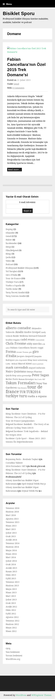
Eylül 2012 (11, 613)
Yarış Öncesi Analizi (15, 292)
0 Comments (18, 88)
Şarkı (8, 257)
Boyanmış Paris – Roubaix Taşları (22, 459)
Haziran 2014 (12, 546)
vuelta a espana (37, 396)
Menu (9, 4)
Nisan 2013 (11, 592)
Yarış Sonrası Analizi (16, 296)
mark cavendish (17, 367)
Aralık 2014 (11, 539)
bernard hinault (37, 335)
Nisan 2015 (11, 525)
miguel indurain (37, 367)
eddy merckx (34, 343)
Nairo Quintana (16, 371)
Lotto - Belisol (11, 363)
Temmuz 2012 (12, 620)
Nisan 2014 (11, 553)
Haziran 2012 (12, 624)
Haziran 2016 (12, 511)
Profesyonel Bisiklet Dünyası (19, 267)
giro (30, 352)
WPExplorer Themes (41, 695)
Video (8, 260)
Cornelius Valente (14, 462)
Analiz (19, 332)
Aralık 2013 (11, 567)
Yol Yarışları (11, 271)
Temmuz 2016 (12, 508)
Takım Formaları (20, 382)
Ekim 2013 (11, 574)
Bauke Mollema (20, 335)
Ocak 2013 (11, 603)
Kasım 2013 (11, 571)
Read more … (14, 169)
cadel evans (28, 339)
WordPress (21, 695)
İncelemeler (11, 243)
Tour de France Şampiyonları (20, 420)
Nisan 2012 (11, 631)
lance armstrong (40, 360)
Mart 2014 (11, 557)
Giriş (8, 648)
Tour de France (13, 278)
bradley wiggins (13, 340)
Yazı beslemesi (13, 652)
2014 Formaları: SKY (16, 466)
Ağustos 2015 (12, 518)
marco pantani (37, 364)
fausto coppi (36, 347)
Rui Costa (38, 379)
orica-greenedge (24, 375)
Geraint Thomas (22, 352)
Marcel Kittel (25, 363)
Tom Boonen (22, 388)
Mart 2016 (11, 515)
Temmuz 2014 (12, 543)
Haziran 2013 (12, 585)
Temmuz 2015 (12, 522)
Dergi (8, 246)
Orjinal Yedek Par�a (32, 490)
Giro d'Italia (11, 274)
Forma (11, 351)
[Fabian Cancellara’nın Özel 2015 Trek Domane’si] (27, 50)
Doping (9, 229)
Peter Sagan (40, 375)
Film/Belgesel (12, 250)
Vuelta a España (13, 285)
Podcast (9, 264)
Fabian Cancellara (20, 347)
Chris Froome (16, 343)
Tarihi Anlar (12, 288)
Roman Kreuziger (26, 379)
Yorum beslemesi (14, 655)
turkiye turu (16, 395)
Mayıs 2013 (11, 589)
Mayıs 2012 (11, 627)
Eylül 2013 (11, 578)
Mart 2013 (11, 596)
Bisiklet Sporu (19, 13)
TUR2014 (33, 392)
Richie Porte (12, 379)
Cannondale (39, 340)
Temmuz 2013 (12, 582)
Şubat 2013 (11, 599)
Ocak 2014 (11, 564)
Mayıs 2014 (11, 550)
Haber (9, 239)
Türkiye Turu (12, 282)
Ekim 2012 (11, 610)
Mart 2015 (11, 529)
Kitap (8, 253)
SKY (43, 379)
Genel (16, 84)
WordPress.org (13, 659)
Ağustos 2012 (12, 617)
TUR (23, 392)
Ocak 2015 (11, 536)
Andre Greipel (32, 332)
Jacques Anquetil (25, 356)
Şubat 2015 (11, 532)
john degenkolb (21, 360)
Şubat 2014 (11, 560)
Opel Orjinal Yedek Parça (34, 483)
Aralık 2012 (11, 606)
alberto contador (18, 328)
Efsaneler (10, 232)
